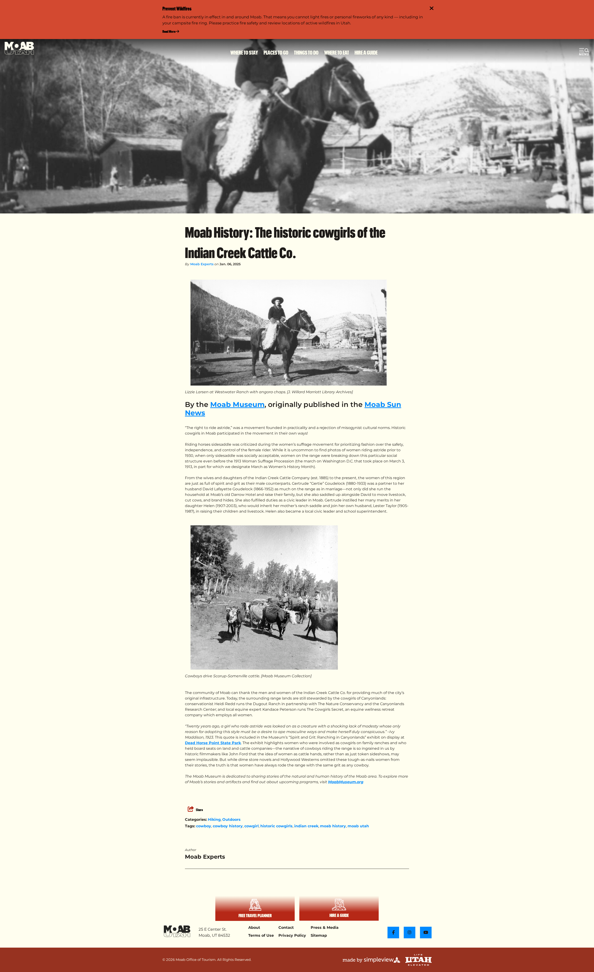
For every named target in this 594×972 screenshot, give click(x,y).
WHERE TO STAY (244, 52)
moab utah (358, 826)
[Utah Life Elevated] (418, 960)
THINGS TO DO (306, 52)
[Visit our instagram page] (409, 932)
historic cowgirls (276, 826)
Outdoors (231, 819)
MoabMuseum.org (345, 782)
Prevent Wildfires (176, 8)
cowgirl (251, 826)
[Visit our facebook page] (393, 932)
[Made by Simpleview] (372, 960)
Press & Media (325, 927)
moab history (333, 826)
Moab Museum (237, 404)
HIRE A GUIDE (366, 52)
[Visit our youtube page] (426, 932)
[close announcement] (431, 8)
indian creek (306, 826)
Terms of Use (261, 935)
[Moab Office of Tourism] (19, 48)
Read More (169, 31)
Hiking (214, 819)
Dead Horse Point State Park (213, 743)
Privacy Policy (292, 935)
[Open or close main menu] (584, 52)
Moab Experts (201, 264)
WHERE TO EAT (336, 52)
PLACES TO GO (276, 52)
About (254, 927)
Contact (286, 927)
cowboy (203, 826)
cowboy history (228, 826)
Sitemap (319, 935)
